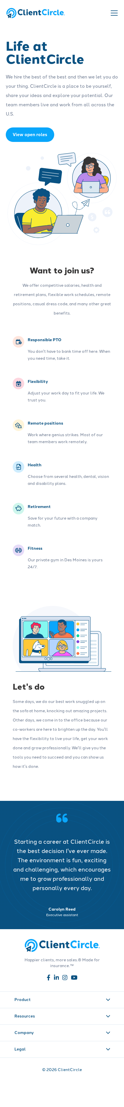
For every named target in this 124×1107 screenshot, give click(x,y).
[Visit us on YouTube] (74, 978)
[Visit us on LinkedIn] (56, 978)
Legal (20, 1049)
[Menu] (113, 13)
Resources (24, 1016)
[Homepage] (35, 13)
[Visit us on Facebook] (49, 978)
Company (24, 1032)
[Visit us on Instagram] (65, 978)
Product (22, 999)
